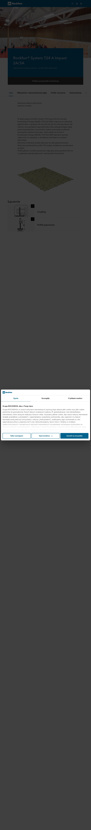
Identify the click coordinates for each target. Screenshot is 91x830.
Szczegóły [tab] (46, 398)
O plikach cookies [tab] (75, 398)
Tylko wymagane (16, 436)
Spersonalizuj (44, 436)
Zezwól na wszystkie (74, 436)
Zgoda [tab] (15, 398)
